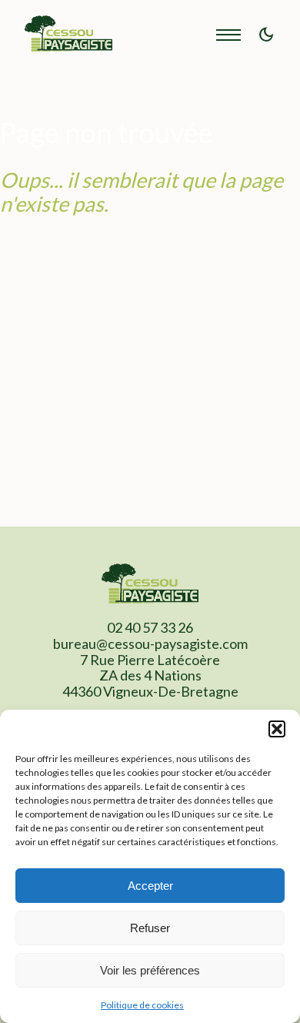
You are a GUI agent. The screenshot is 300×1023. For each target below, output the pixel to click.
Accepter (150, 885)
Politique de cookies (142, 1005)
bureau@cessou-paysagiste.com (150, 643)
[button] (277, 729)
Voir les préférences (150, 970)
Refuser (150, 927)
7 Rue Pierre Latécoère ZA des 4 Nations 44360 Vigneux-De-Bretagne (150, 675)
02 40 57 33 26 (150, 627)
